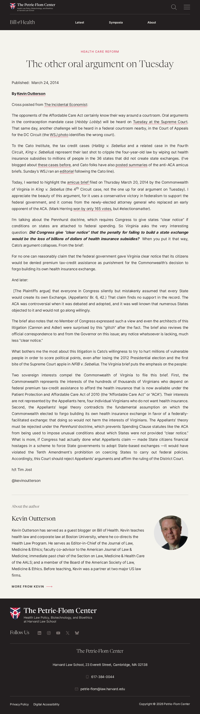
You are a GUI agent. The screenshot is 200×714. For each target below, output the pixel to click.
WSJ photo (59, 134)
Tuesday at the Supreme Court (160, 121)
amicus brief (78, 182)
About (151, 22)
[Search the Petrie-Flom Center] (174, 7)
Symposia (116, 22)
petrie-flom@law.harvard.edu (102, 689)
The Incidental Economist (65, 104)
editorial (67, 171)
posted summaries (131, 164)
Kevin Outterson (31, 93)
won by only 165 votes (92, 208)
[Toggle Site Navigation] (187, 7)
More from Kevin (28, 586)
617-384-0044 (102, 677)
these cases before (54, 164)
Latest (79, 22)
